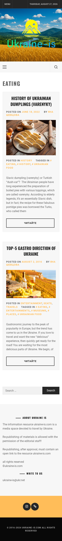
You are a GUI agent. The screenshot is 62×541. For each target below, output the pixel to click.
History (26, 160)
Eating (42, 307)
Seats (48, 303)
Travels (12, 307)
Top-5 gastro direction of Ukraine (31, 251)
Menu (7, 4)
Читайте (30, 223)
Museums (39, 310)
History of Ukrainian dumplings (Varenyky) (31, 101)
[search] (56, 67)
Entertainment (31, 303)
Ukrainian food (31, 314)
